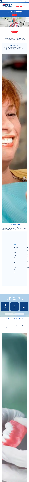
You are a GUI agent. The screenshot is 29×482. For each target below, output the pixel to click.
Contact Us (19, 6)
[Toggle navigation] (1, 1)
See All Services (14, 313)
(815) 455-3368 (15, 31)
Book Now (14, 14)
